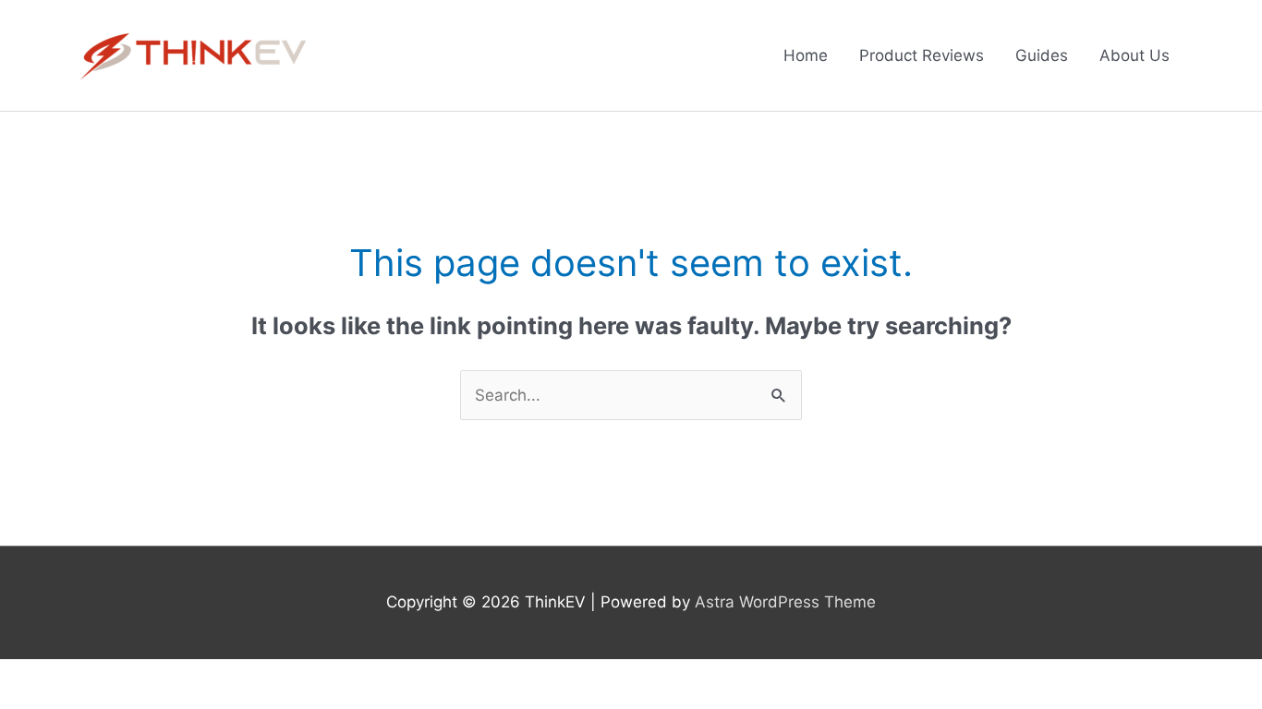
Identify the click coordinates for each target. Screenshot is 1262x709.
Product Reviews (921, 55)
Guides (1041, 55)
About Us (1134, 55)
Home (805, 55)
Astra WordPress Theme (785, 602)
